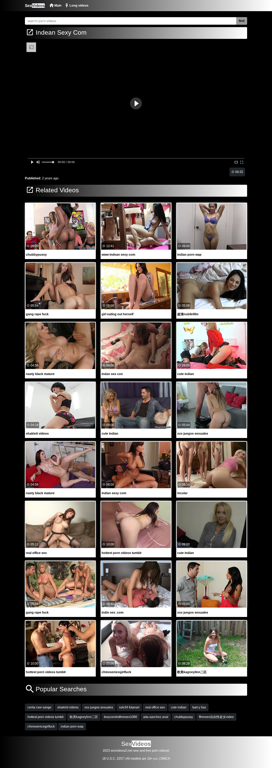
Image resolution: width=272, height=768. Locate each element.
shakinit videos (67, 707)
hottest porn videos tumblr (45, 717)
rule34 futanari (129, 707)
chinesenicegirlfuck (41, 726)
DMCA (165, 758)
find (242, 21)
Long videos (78, 5)
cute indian (178, 707)
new (136, 750)
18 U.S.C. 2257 (113, 758)
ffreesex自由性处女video (216, 717)
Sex (35, 5)
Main (58, 5)
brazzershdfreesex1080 (120, 717)
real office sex (155, 707)
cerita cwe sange (39, 707)
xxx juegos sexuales (98, 707)
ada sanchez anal (155, 717)
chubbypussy (183, 717)
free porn (152, 750)
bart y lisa (199, 707)
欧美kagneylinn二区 (84, 717)
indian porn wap (72, 726)
